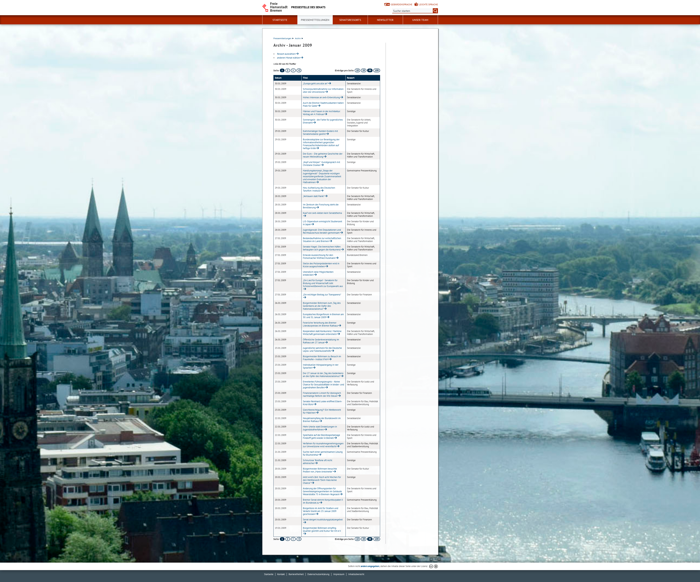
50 (370, 70)
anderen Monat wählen (288, 57)
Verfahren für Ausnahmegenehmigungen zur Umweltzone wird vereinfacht (323, 445)
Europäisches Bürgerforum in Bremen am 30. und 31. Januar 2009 (323, 316)
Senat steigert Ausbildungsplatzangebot (323, 519)
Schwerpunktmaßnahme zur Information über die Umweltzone (323, 90)
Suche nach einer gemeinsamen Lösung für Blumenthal (323, 453)
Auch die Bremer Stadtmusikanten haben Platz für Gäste (323, 104)
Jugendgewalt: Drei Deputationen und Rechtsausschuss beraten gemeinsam (322, 231)
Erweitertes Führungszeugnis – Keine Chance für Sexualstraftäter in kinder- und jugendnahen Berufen (323, 384)
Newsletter (385, 20)
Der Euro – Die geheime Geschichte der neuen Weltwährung (322, 155)
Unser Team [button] (420, 20)
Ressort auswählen (286, 53)
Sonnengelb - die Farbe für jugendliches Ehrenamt (323, 121)
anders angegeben (370, 566)
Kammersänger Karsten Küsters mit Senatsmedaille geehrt (320, 132)
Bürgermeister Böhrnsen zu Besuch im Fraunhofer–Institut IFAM (322, 358)
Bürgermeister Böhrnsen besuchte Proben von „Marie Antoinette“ (320, 470)
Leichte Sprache (428, 4)
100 (377, 70)
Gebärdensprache (401, 4)
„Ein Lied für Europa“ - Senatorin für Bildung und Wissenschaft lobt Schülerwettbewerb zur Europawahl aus (323, 283)
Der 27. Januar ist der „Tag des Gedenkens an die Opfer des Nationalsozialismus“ (323, 375)
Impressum (338, 574)
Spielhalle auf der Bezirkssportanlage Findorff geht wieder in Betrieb (321, 436)
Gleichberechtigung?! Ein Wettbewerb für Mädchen (322, 411)
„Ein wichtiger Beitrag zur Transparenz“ (322, 294)
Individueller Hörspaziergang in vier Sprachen (320, 366)
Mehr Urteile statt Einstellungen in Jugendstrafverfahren (320, 428)
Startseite (268, 574)
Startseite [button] (279, 20)
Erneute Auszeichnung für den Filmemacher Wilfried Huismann (319, 257)
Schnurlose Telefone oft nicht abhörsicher (317, 462)
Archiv (298, 38)
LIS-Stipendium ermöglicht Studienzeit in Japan (322, 223)
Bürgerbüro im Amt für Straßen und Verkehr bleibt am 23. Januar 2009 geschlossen (320, 511)
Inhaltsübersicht (356, 574)
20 (363, 70)
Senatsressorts (350, 20)
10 (357, 70)
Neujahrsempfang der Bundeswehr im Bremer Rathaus (322, 420)
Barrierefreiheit (296, 574)
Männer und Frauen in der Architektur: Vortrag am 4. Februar (322, 113)
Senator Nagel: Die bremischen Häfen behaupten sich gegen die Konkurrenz (322, 248)
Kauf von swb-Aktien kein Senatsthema (322, 213)
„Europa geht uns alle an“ (315, 83)
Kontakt (281, 574)
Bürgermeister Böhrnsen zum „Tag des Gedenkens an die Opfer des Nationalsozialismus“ (322, 305)
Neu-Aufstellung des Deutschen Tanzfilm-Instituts (319, 189)
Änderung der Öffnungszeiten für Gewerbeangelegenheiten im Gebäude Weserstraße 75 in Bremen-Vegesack (322, 491)
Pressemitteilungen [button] (315, 20)
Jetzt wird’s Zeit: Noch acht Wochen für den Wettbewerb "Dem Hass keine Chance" (322, 480)
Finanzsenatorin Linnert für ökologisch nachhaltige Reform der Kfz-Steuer (322, 394)
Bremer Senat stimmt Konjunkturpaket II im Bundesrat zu (323, 501)
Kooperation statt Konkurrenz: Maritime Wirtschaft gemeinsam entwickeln (322, 333)
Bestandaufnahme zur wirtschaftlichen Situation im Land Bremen (322, 240)
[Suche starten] (435, 10)
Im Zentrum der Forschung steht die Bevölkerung (321, 206)
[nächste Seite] (293, 70)
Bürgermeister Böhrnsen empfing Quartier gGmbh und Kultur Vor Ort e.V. (322, 529)
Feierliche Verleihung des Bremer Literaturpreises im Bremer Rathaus (320, 324)
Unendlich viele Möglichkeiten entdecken (318, 273)
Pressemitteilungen (282, 38)
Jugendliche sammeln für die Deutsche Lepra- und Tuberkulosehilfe (322, 349)
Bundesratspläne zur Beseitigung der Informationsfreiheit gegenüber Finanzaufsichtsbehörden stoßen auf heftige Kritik (321, 144)
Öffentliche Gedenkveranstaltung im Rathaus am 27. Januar (321, 341)
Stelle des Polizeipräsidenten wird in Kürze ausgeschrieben (321, 265)
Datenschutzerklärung (318, 574)
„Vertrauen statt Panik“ (313, 196)
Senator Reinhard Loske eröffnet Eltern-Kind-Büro (322, 403)
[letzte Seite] (298, 70)
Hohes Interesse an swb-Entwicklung (321, 97)
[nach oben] (688, 570)
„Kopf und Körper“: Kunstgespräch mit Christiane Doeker (321, 164)
